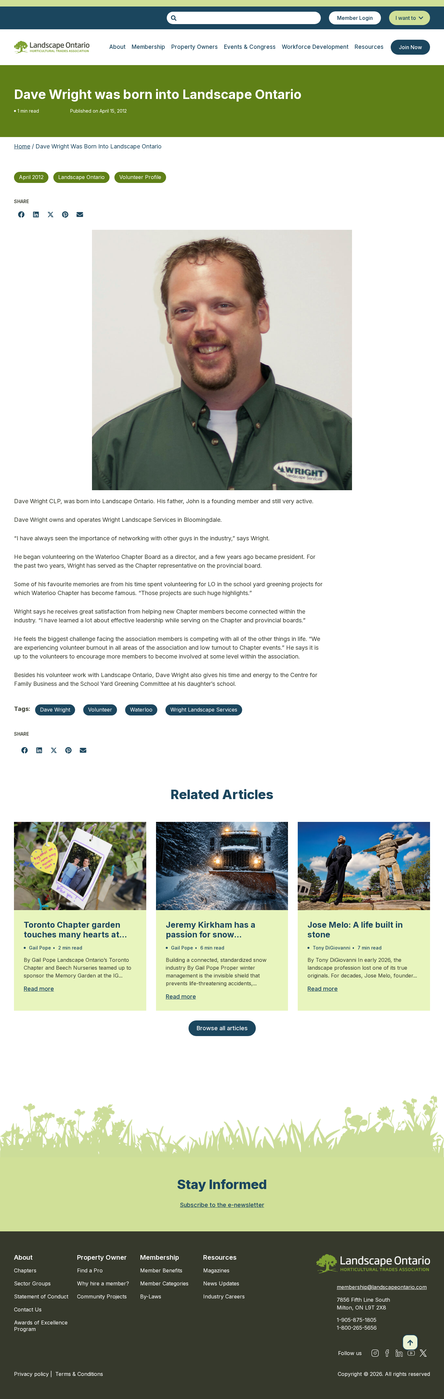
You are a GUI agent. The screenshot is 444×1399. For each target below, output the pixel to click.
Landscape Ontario (81, 177)
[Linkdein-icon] (399, 1353)
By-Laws (150, 1296)
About (23, 1257)
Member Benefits (161, 1270)
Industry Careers (224, 1296)
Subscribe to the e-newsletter (222, 1204)
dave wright (55, 709)
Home (22, 146)
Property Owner (102, 1257)
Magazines (216, 1270)
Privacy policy (32, 1374)
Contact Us (28, 1309)
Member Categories (164, 1283)
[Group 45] (423, 1353)
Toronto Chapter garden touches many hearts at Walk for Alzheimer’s (72, 929)
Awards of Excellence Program (41, 1325)
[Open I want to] (421, 18)
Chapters (25, 1270)
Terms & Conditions (79, 1374)
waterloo (141, 709)
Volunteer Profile (140, 177)
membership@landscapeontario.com (382, 1287)
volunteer (100, 709)
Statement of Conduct (41, 1296)
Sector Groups (32, 1283)
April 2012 (31, 177)
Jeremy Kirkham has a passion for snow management (210, 929)
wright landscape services (203, 709)
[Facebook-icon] (387, 1353)
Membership (159, 1257)
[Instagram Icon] (375, 1353)
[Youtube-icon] (411, 1353)
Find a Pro (90, 1270)
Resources (220, 1257)
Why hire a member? (103, 1283)
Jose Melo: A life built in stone (355, 929)
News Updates (221, 1283)
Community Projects (102, 1296)
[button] (21, 214)
